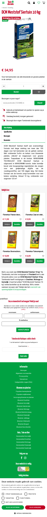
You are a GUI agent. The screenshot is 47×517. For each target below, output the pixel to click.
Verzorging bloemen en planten (23, 397)
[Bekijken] (43, 2)
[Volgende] (43, 38)
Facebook (21, 457)
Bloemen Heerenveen (23, 406)
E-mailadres (23, 320)
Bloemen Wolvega (23, 409)
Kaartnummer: (23, 346)
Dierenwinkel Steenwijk (23, 445)
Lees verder (38, 489)
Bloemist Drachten (24, 400)
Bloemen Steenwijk (23, 415)
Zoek (29, 2)
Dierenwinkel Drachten (23, 439)
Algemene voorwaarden (23, 373)
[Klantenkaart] (34, 2)
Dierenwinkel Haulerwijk (23, 448)
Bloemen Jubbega (23, 418)
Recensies (7, 140)
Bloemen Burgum (23, 424)
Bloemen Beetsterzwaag (23, 412)
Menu (3, 2)
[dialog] (23, 497)
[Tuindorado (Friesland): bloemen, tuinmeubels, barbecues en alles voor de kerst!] (11, 3)
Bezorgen (7, 136)
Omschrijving (8, 128)
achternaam (34, 312)
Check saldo (23, 356)
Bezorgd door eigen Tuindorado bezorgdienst (23, 120)
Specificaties (8, 132)
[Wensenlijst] (38, 2)
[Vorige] (4, 38)
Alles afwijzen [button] (35, 507)
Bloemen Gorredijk (24, 403)
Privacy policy (23, 376)
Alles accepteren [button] (12, 507)
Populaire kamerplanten (23, 391)
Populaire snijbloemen (23, 394)
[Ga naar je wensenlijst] (39, 2)
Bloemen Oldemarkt (23, 421)
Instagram (25, 457)
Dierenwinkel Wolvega (23, 442)
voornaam (12, 312)
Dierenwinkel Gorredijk (23, 436)
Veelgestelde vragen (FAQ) (23, 382)
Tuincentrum (24, 379)
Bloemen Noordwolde (23, 427)
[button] (23, 513)
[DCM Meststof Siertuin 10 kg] (23, 38)
